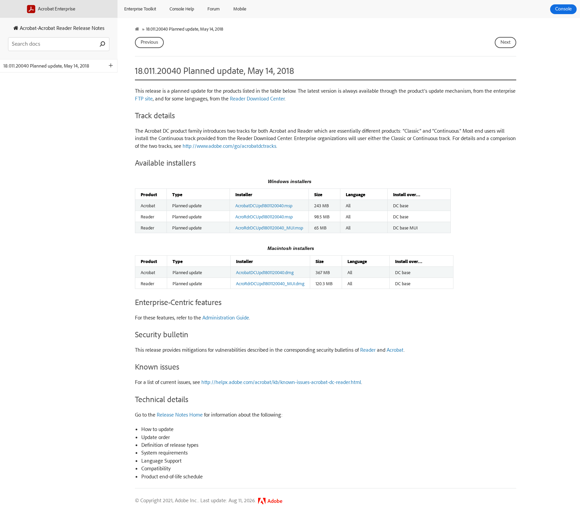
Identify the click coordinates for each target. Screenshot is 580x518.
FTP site (144, 98)
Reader (368, 349)
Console (563, 9)
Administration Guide (225, 317)
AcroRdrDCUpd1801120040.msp (264, 216)
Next (505, 42)
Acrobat (395, 349)
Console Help (182, 8)
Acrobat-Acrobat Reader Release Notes (61, 28)
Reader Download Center (257, 98)
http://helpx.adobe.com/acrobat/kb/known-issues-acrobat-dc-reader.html (281, 382)
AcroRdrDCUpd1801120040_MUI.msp (269, 227)
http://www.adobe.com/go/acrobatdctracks (229, 145)
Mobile (239, 8)
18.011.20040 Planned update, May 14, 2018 (46, 65)
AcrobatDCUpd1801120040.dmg (265, 272)
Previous (149, 42)
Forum (213, 8)
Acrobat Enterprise (56, 8)
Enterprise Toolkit (140, 8)
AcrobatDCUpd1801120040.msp (263, 205)
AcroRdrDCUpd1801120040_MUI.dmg (270, 283)
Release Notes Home (180, 414)
